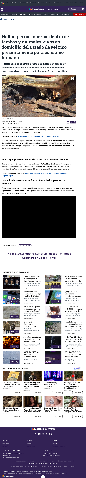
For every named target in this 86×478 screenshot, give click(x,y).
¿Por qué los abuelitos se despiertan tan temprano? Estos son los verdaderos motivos (32, 327)
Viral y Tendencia (35, 14)
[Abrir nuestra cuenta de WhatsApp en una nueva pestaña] (50, 433)
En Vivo (81, 14)
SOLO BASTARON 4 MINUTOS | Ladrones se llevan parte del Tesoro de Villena (73, 310)
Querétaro (4, 14)
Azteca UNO (24, 3)
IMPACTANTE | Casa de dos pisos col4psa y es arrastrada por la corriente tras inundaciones (32, 311)
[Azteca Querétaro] (43, 9)
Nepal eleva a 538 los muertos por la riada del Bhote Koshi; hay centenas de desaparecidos (73, 326)
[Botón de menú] (2, 9)
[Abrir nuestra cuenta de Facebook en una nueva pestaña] (47, 433)
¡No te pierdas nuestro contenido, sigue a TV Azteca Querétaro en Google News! (39, 255)
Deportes (41, 3)
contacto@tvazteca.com (50, 453)
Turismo (23, 14)
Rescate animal (25, 245)
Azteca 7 (33, 3)
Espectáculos (65, 14)
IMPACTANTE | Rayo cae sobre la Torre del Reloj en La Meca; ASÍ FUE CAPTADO (74, 340)
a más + (81, 3)
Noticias (48, 3)
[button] (43, 476)
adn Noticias (57, 3)
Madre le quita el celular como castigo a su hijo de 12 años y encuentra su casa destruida (32, 296)
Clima (46, 14)
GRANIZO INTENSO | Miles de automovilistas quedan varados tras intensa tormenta (31, 356)
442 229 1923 (47, 455)
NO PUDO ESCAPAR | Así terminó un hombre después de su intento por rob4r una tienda (73, 281)
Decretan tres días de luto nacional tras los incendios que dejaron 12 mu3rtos (32, 340)
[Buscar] (83, 9)
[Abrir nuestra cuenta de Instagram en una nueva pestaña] (39, 433)
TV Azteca (14, 3)
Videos (65, 3)
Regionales (73, 3)
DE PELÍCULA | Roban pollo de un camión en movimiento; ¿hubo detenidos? (74, 355)
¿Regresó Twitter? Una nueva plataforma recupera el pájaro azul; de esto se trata (73, 296)
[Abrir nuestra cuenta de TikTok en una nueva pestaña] (43, 433)
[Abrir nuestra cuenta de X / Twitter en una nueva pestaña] (35, 433)
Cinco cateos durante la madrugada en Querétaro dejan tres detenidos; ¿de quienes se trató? (32, 281)
